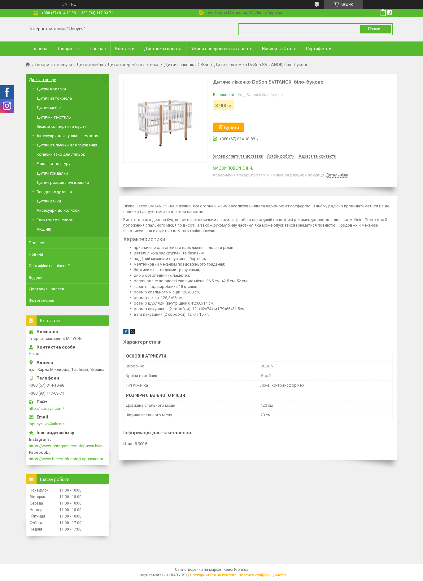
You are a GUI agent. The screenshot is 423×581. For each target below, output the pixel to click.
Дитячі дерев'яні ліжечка (133, 64)
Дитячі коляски (51, 89)
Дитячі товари (42, 79)
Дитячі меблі (89, 64)
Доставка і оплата (162, 48)
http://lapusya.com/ (46, 408)
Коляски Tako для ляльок (61, 154)
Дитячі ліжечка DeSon (187, 64)
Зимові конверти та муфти (62, 126)
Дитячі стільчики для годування (67, 145)
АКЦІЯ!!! (44, 229)
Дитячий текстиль (54, 117)
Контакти (124, 48)
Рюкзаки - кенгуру (53, 163)
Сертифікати (319, 48)
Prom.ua (241, 569)
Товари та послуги (53, 64)
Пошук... (376, 29)
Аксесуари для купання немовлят (68, 135)
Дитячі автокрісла (54, 98)
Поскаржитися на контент (213, 575)
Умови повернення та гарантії (221, 48)
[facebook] (126, 332)
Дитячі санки (49, 201)
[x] (132, 332)
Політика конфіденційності (262, 575)
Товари (64, 48)
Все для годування (54, 191)
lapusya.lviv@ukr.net (47, 424)
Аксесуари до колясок (58, 210)
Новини (36, 254)
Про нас (98, 48)
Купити (231, 127)
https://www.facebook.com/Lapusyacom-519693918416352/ (67, 459)
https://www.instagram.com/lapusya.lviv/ (65, 446)
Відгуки (35, 277)
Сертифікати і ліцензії (49, 265)
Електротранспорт (55, 220)
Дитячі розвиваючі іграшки (63, 182)
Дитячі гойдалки (52, 173)
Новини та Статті (279, 48)
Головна (39, 48)
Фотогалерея (41, 300)
